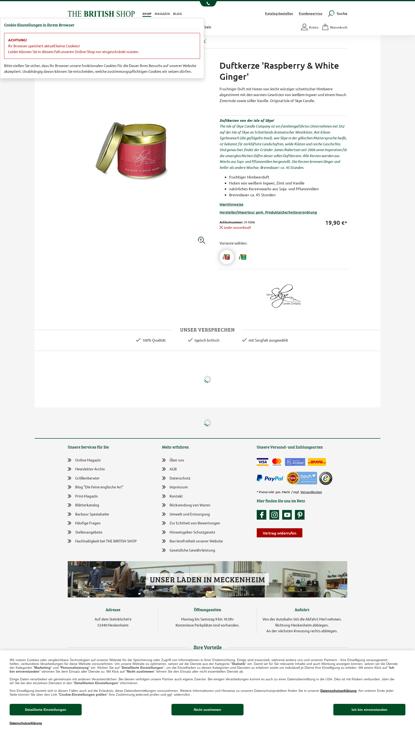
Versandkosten (311, 492)
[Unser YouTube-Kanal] (288, 515)
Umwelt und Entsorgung (190, 514)
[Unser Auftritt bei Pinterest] (300, 515)
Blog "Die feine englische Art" (99, 487)
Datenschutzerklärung (338, 691)
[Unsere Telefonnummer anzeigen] (207, 3)
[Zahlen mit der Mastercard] (276, 462)
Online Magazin (88, 460)
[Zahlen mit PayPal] (271, 478)
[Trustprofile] (302, 477)
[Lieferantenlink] (283, 295)
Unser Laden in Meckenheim (207, 579)
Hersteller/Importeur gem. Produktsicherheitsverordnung (268, 212)
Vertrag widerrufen (279, 532)
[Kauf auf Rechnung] (295, 462)
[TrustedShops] (325, 478)
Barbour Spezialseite (92, 514)
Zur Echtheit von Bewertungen (195, 523)
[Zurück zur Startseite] (101, 13)
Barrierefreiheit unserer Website (196, 541)
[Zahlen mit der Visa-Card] (262, 462)
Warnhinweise (232, 204)
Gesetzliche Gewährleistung (192, 550)
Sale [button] (207, 27)
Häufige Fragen (88, 523)
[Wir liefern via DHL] (317, 462)
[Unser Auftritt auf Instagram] (275, 515)
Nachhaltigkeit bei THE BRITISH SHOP (106, 541)
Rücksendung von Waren (190, 505)
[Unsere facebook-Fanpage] (263, 515)
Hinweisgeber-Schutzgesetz (192, 532)
